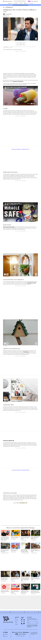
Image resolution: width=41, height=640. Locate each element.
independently (6, 46)
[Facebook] (21, 621)
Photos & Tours (10, 3)
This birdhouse (26, 351)
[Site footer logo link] (8, 619)
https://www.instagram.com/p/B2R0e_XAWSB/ (20, 470)
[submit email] (36, 623)
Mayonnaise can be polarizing (9, 226)
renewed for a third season (18, 81)
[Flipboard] (24, 623)
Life (3, 7)
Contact (16, 622)
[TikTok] (24, 619)
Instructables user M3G (31, 282)
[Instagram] (21, 619)
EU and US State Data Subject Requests (34, 634)
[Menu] (3, 1)
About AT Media (5, 634)
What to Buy (31, 3)
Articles (21, 3)
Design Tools (25, 3)
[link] (5, 538)
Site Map (16, 624)
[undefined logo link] (8, 1)
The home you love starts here (13, 612)
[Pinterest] (24, 621)
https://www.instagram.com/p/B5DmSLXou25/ (20, 149)
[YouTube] (21, 623)
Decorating (16, 3)
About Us (16, 621)
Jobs (3, 635)
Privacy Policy (29, 626)
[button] (36, 39)
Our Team (16, 619)
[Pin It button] (7, 39)
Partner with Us (5, 636)
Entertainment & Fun (9, 7)
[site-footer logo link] (5, 632)
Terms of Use (34, 625)
